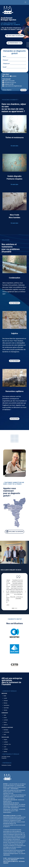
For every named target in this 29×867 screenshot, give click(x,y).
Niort (5, 726)
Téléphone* (6, 63)
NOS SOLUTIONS (14, 418)
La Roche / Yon (7, 736)
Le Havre (6, 712)
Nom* (4, 56)
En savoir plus (14, 145)
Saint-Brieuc (6, 697)
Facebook (4, 750)
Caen (5, 707)
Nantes (5, 743)
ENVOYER (23, 90)
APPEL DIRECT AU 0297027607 (15, 35)
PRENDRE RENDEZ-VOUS (15, 42)
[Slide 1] (13, 600)
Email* (5, 67)
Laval (5, 738)
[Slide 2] (16, 600)
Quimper (6, 692)
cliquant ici (7, 818)
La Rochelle (6, 724)
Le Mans (6, 741)
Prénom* (5, 60)
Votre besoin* (6, 79)
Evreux (5, 709)
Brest (5, 688)
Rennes (5, 695)
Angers (5, 731)
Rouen (5, 714)
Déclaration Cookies (6, 757)
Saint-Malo (6, 699)
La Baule (6, 734)
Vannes (5, 702)
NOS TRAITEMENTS (14, 303)
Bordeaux (6, 721)
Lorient (5, 690)
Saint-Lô (6, 716)
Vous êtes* (5, 74)
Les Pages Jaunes (6, 748)
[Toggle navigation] (25, 2)
